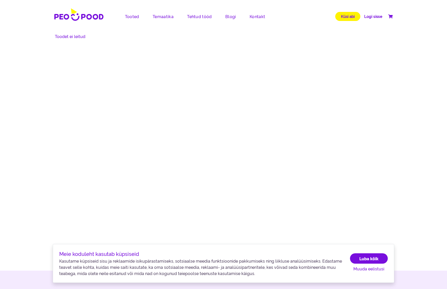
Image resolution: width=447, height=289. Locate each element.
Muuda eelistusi (368, 268)
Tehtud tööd (199, 16)
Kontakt (257, 16)
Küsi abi (348, 16)
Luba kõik (368, 258)
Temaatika (163, 16)
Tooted (132, 16)
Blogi (230, 16)
